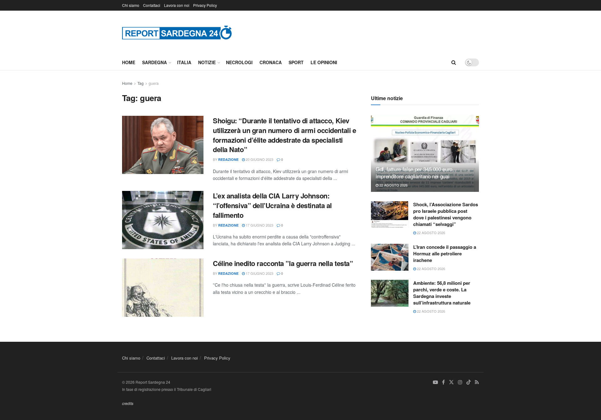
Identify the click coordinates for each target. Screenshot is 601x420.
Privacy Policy (205, 5)
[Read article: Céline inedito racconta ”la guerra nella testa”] (162, 288)
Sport (296, 62)
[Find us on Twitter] (451, 382)
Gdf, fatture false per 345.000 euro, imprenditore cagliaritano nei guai (415, 172)
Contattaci (151, 5)
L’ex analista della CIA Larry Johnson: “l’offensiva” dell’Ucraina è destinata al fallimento (272, 205)
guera (154, 83)
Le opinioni (324, 62)
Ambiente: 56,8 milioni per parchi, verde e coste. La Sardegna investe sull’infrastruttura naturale (441, 292)
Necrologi (239, 62)
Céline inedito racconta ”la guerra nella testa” (283, 263)
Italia (184, 62)
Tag (140, 83)
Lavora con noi (176, 5)
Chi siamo (130, 5)
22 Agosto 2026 (393, 184)
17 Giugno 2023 (259, 225)
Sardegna (154, 62)
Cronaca (270, 62)
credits (127, 403)
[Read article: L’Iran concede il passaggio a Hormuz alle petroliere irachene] (389, 257)
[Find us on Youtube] (435, 382)
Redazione (228, 159)
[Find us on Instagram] (460, 382)
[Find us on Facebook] (443, 382)
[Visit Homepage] (177, 32)
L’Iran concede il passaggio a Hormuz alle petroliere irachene (444, 253)
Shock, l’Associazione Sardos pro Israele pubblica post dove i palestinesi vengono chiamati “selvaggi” (445, 214)
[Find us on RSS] (477, 382)
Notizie (207, 62)
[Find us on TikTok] (468, 382)
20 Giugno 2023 (259, 159)
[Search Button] (453, 62)
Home (128, 62)
